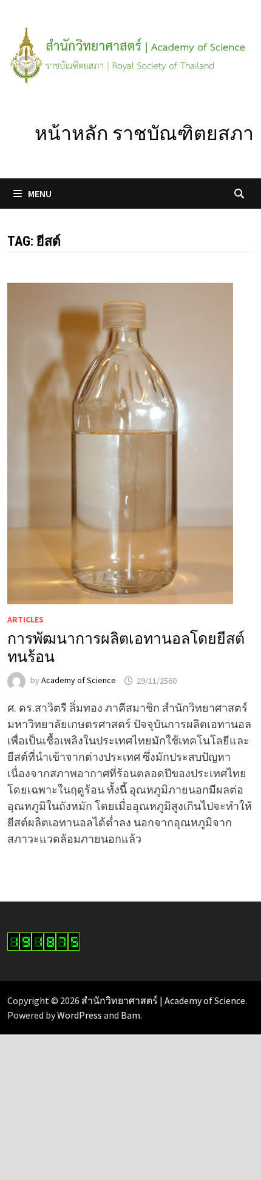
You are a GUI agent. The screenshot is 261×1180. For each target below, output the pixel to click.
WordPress (79, 1015)
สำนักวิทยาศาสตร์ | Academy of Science (163, 1000)
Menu (40, 193)
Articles (25, 619)
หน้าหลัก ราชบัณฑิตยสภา (144, 133)
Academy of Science (78, 680)
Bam (130, 1015)
